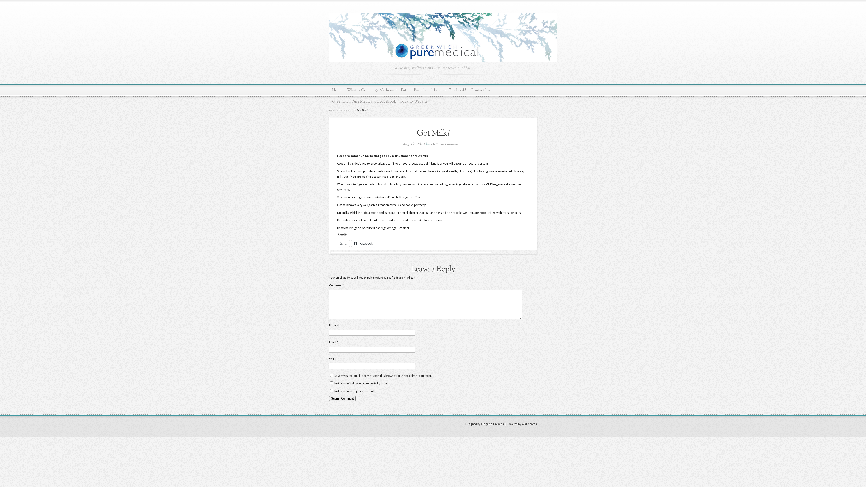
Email (333, 342)
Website (334, 359)
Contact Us (480, 90)
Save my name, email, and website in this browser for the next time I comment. (383, 375)
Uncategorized (346, 110)
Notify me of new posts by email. (354, 391)
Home (337, 90)
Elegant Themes (492, 424)
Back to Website (414, 101)
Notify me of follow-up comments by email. (361, 383)
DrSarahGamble (444, 144)
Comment (336, 285)
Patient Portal (413, 90)
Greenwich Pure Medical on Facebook (364, 101)
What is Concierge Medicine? (372, 90)
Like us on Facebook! (448, 90)
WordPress (529, 424)
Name (334, 325)
